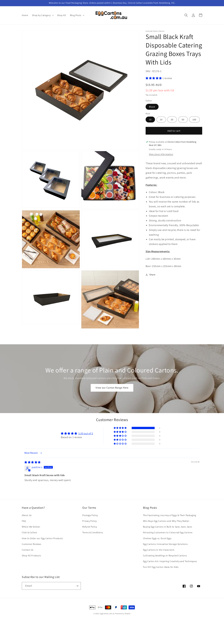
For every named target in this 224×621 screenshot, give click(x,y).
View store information (161, 154)
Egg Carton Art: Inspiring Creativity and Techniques (170, 561)
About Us (27, 515)
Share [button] (152, 274)
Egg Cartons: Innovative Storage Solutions (165, 544)
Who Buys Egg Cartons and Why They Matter (166, 520)
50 (183, 119)
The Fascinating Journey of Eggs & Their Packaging (169, 515)
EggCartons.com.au (107, 613)
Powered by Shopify (123, 613)
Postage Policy (90, 515)
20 (161, 119)
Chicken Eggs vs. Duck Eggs (157, 538)
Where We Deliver (31, 526)
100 (194, 119)
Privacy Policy (89, 520)
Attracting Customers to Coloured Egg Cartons (168, 532)
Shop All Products (31, 555)
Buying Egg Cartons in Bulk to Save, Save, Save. (167, 526)
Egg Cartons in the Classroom (158, 549)
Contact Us (27, 549)
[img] (32, 462)
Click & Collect (29, 532)
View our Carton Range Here (112, 387)
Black (152, 106)
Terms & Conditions (92, 532)
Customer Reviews (31, 544)
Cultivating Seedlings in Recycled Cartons (165, 555)
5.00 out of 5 (85, 433)
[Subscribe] (77, 586)
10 (150, 119)
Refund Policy (89, 526)
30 (172, 119)
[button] (42, 15)
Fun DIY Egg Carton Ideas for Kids (161, 566)
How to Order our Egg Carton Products (42, 538)
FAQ (24, 520)
